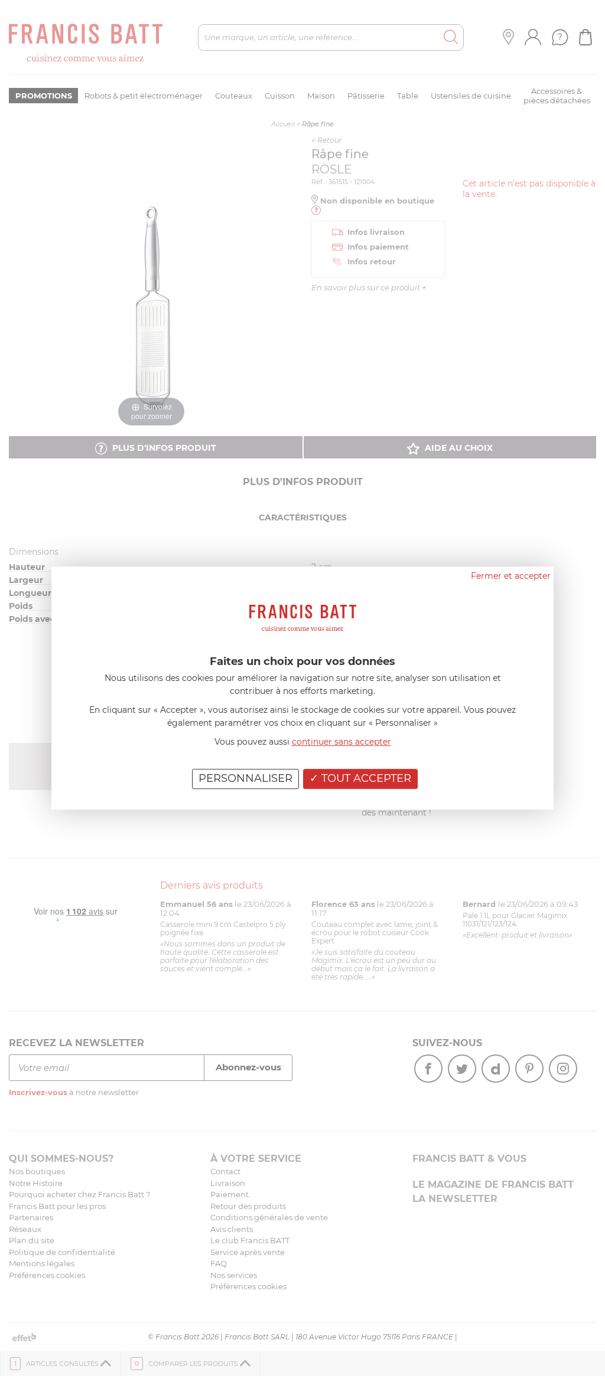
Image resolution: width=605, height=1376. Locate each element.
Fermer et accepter (511, 576)
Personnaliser (245, 778)
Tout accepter (364, 778)
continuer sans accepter (341, 741)
